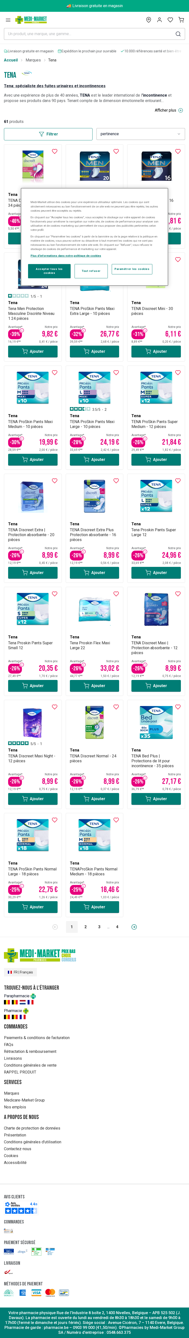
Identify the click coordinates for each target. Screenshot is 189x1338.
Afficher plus (165, 110)
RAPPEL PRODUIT (20, 1072)
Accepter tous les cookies (49, 271)
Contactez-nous (17, 1149)
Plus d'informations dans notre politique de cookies (66, 255)
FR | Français (23, 972)
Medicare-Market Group (24, 1100)
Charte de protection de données (32, 1128)
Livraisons (13, 1058)
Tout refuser (91, 271)
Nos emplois (15, 1107)
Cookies (11, 1155)
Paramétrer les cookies (132, 269)
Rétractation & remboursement (30, 1051)
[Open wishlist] (170, 20)
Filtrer (52, 134)
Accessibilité (15, 1162)
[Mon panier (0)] (181, 20)
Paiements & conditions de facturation (37, 1037)
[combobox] (140, 134)
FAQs (8, 1044)
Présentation (15, 1135)
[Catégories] (8, 20)
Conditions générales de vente (30, 1065)
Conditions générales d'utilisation (32, 1142)
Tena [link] (52, 60)
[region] (94, 237)
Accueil (11, 60)
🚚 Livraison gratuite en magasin (94, 5)
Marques (33, 60)
